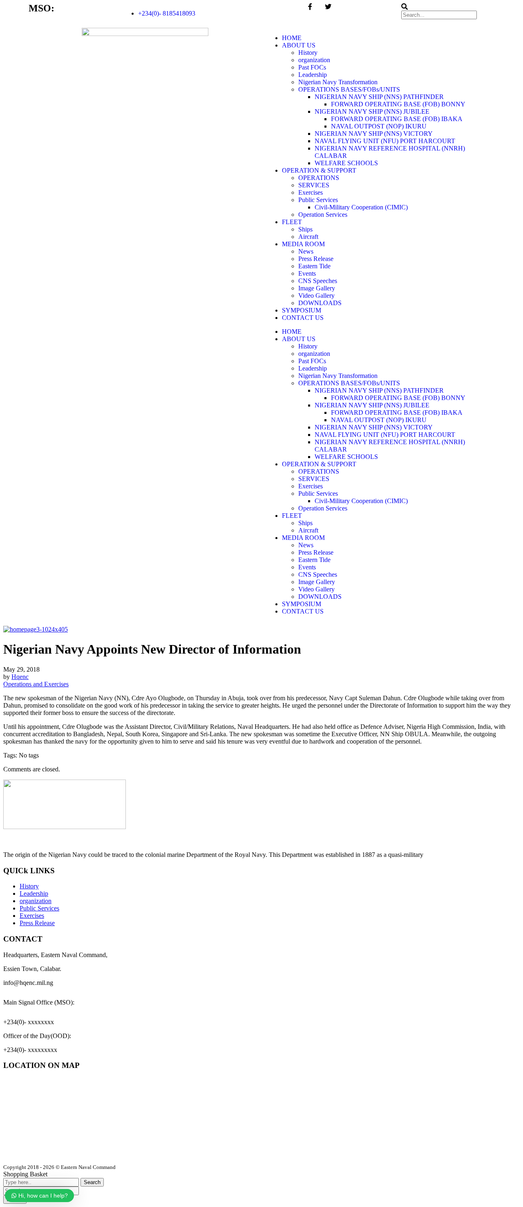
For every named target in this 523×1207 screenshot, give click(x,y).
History (307, 52)
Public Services (318, 199)
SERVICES (313, 185)
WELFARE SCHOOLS (346, 163)
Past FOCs (312, 67)
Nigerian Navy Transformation (338, 82)
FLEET (292, 221)
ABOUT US (298, 45)
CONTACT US (303, 317)
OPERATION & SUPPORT (319, 170)
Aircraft (308, 236)
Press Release (315, 258)
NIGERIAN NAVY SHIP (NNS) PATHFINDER (379, 96)
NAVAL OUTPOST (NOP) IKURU (379, 126)
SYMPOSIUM (301, 310)
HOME (292, 37)
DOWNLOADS (320, 302)
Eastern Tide (314, 266)
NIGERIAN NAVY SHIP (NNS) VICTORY (374, 133)
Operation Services (322, 214)
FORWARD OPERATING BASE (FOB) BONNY (398, 104)
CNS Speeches (317, 280)
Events (307, 273)
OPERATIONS (318, 177)
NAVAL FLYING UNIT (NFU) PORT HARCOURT (385, 140)
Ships (305, 229)
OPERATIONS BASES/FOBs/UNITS (349, 89)
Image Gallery (316, 288)
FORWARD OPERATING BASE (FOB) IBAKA (397, 118)
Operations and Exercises (36, 684)
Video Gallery (316, 295)
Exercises (310, 192)
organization (314, 59)
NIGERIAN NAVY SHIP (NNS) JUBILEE (372, 111)
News (305, 251)
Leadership (312, 74)
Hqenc (20, 676)
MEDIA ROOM (303, 244)
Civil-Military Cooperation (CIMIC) (361, 207)
